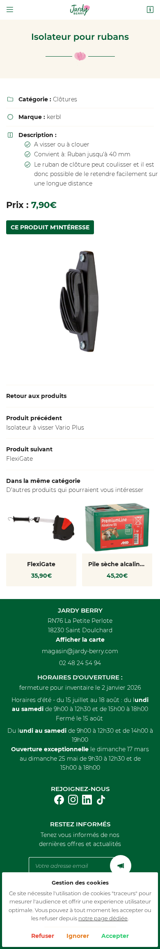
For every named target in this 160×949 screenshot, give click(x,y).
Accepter (115, 936)
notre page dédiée (103, 918)
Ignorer (77, 936)
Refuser (42, 936)
